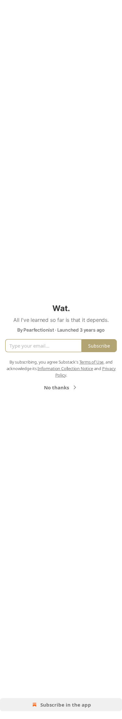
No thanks (56, 387)
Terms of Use (91, 362)
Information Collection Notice (65, 368)
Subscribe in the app (65, 704)
